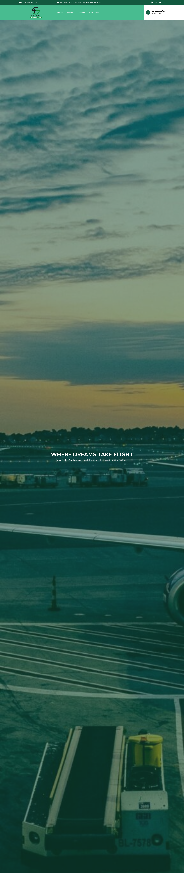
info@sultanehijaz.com (29, 2)
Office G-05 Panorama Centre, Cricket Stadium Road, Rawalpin (80, 2)
